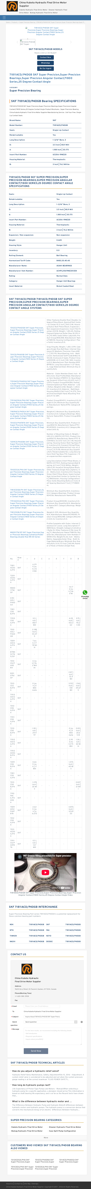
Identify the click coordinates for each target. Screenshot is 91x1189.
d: (10, 150)
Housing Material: (17, 159)
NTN (12, 930)
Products (15, 22)
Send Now (36, 1051)
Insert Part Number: (18, 155)
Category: (13, 281)
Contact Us (19, 1184)
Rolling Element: (16, 255)
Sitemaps (34, 1184)
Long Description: (17, 140)
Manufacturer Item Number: (21, 271)
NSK (12, 925)
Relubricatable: (16, 135)
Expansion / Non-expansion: (21, 235)
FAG (48, 930)
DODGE (49, 942)
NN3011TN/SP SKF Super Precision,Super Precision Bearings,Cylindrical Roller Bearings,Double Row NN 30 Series (27, 534)
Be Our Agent (45, 68)
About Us (9, 1184)
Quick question (14, 1023)
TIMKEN (13, 936)
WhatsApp (45, 63)
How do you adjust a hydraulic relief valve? (35, 1071)
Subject (15, 1017)
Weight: (12, 240)
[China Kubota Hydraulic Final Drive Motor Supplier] (12, 5)
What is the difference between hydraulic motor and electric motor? (42, 1101)
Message (15, 1029)
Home (8, 22)
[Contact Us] (85, 594)
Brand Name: (15, 120)
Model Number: (16, 125)
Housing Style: (15, 245)
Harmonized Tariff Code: (20, 261)
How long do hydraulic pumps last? (31, 1085)
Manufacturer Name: (18, 266)
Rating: (12, 276)
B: (10, 164)
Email (14, 1006)
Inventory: (13, 250)
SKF (48, 925)
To (13, 1012)
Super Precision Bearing (27, 22)
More (46, 1138)
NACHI (12, 942)
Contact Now (45, 57)
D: (10, 145)
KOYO (48, 936)
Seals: (12, 130)
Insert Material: (16, 286)
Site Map (27, 1184)
